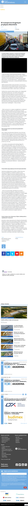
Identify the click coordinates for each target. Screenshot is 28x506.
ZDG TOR (17, 437)
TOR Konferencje (19, 438)
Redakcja (17, 439)
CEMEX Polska (4, 457)
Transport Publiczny (6, 439)
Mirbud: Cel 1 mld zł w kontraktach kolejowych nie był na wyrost (19, 333)
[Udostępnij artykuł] (8, 254)
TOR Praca (4, 442)
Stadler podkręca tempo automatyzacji (9, 320)
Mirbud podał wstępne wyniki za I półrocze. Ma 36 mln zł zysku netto (19, 340)
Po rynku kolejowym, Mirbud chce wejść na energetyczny (18, 327)
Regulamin (18, 442)
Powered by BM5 (12, 504)
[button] (23, 396)
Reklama (17, 441)
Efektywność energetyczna (7, 450)
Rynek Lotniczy (5, 441)
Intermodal (4, 453)
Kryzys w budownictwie (6, 454)
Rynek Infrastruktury (6, 438)
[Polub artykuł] (4, 254)
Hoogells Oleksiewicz (6, 446)
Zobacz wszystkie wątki (5, 459)
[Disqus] (14, 286)
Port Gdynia (4, 455)
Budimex (3, 448)
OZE (2, 451)
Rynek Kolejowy (5, 437)
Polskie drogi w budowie (6, 449)
